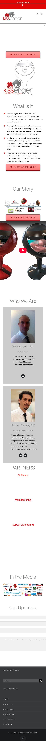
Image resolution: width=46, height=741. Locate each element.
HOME (6, 699)
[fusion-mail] (23, 376)
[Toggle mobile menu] (42, 13)
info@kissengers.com (23, 2)
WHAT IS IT (8, 704)
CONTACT (8, 724)
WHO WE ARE (9, 714)
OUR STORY (9, 709)
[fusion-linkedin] (20, 455)
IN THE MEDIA (9, 719)
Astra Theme (34, 733)
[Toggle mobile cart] (37, 13)
